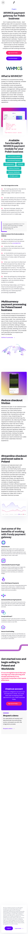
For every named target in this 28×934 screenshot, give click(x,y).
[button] (3, 2)
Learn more (18, 928)
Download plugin (13, 58)
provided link (16, 243)
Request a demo (7, 728)
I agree (9, 928)
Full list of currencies (7, 337)
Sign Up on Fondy (13, 52)
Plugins (14, 9)
